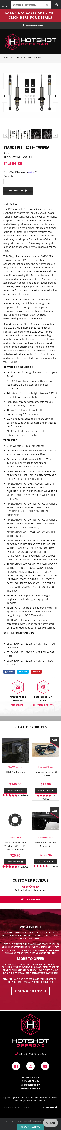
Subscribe (49, 1107)
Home (5, 57)
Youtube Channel (27, 944)
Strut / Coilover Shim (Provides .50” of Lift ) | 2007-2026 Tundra (15, 846)
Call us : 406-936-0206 (32, 1054)
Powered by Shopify (43, 1121)
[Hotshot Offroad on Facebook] (16, 1065)
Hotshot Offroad (22, 1121)
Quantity (8, 176)
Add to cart (44, 790)
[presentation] (4, 96)
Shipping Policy (43, 705)
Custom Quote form (29, 991)
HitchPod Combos (15, 771)
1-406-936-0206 (34, 25)
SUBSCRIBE (17, 705)
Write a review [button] (30, 899)
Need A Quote (12, 953)
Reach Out (27, 950)
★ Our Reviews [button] (30, 1126)
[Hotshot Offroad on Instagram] (30, 1065)
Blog (56, 944)
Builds (10, 947)
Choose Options (15, 790)
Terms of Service (30, 1088)
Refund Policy (30, 1080)
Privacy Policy (30, 1077)
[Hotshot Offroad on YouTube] (45, 1065)
